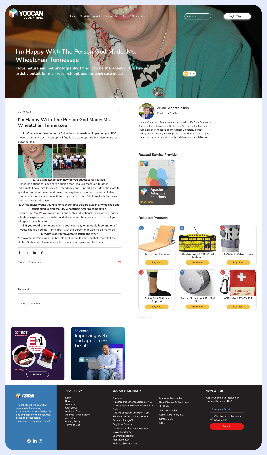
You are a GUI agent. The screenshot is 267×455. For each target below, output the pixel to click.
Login (68, 397)
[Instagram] (40, 441)
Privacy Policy (73, 421)
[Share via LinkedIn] (34, 252)
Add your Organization (77, 414)
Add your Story (74, 411)
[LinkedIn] (34, 441)
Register (70, 401)
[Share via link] (42, 252)
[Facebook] (29, 441)
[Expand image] (35, 161)
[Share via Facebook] (19, 252)
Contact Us (71, 408)
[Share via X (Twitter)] (26, 252)
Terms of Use (73, 425)
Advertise (70, 418)
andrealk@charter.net (180, 113)
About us (70, 404)
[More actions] (119, 112)
